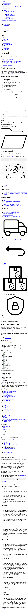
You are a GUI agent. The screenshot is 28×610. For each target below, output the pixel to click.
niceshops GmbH (11, 439)
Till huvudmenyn (7, 1)
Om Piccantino (6, 184)
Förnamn (16, 94)
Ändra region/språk (13, 437)
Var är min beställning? (11, 11)
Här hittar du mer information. (7, 330)
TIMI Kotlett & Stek (8, 215)
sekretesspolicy (11, 156)
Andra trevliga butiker (8, 452)
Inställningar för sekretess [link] (9, 447)
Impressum (5, 442)
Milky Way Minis (7, 203)
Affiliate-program (7, 421)
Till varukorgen (6, 4)
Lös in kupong (6, 410)
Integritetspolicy (4, 481)
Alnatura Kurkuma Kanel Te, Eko (11, 204)
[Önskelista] (4, 32)
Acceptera (3, 479)
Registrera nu (6, 25)
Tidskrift (5, 417)
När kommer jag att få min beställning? (12, 61)
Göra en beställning (7, 392)
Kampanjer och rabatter (8, 397)
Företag (5, 451)
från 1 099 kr (12, 6)
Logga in (5, 405)
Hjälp (4, 10)
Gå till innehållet (7, 3)
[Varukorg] (15, 35)
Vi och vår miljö (7, 415)
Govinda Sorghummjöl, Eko (9, 213)
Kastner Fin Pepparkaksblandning (11, 212)
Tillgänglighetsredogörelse (9, 446)
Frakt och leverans (7, 395)
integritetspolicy (23, 475)
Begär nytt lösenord (7, 407)
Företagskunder (6, 400)
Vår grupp (5, 185)
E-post (15, 97)
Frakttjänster (6, 63)
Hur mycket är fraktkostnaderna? (10, 59)
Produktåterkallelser (7, 420)
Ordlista (5, 416)
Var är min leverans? (8, 409)
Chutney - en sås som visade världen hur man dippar (15, 192)
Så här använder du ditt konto (10, 391)
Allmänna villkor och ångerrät (10, 444)
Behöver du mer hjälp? (8, 399)
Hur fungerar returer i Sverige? (10, 62)
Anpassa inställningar (20, 479)
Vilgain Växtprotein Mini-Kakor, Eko (11, 216)
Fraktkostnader (9, 14)
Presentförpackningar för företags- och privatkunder (15, 419)
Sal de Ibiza (6, 200)
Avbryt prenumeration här (9, 448)
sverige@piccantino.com (15, 73)
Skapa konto (6, 30)
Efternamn (16, 96)
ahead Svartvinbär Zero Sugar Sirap (11, 201)
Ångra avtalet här (4, 454)
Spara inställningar (5, 607)
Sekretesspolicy (6, 443)
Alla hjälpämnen (10, 18)
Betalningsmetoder (7, 65)
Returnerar (8, 13)
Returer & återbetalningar (9, 396)
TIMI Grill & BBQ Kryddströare (10, 211)
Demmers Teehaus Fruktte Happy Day (12, 205)
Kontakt (8, 17)
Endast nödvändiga (11, 479)
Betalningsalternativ (10, 15)
